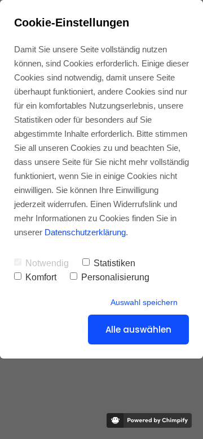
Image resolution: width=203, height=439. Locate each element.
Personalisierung (115, 277)
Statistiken (114, 263)
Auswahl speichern (144, 302)
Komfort (40, 277)
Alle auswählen (138, 329)
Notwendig (47, 263)
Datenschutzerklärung (85, 232)
